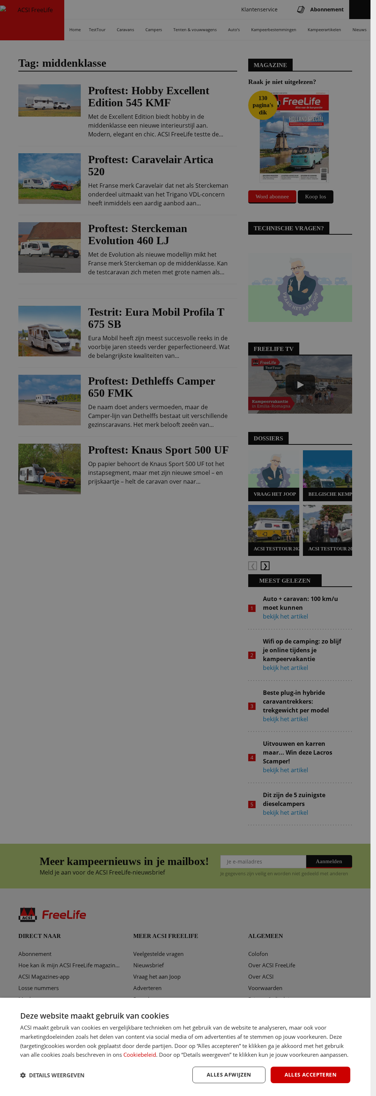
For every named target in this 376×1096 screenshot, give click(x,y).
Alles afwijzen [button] (229, 1074)
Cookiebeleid (139, 1054)
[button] (52, 1075)
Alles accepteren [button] (310, 1074)
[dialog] (185, 1047)
